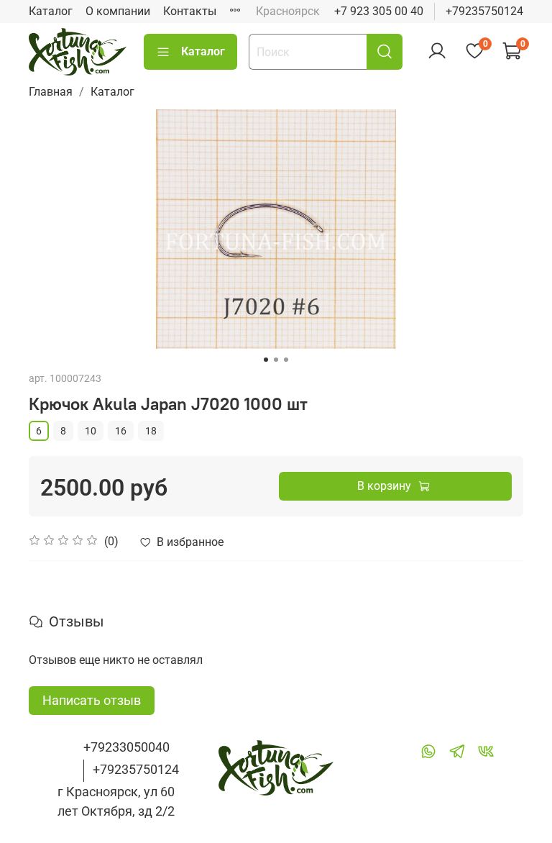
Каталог (51, 11)
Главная (51, 92)
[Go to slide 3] (286, 359)
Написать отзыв (91, 700)
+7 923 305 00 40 (378, 11)
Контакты (189, 11)
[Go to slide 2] (276, 359)
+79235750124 (484, 11)
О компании (118, 11)
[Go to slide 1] (266, 359)
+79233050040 (126, 747)
